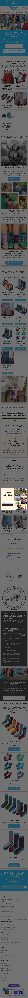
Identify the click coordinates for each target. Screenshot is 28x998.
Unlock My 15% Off (7, 505)
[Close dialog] (26, 489)
